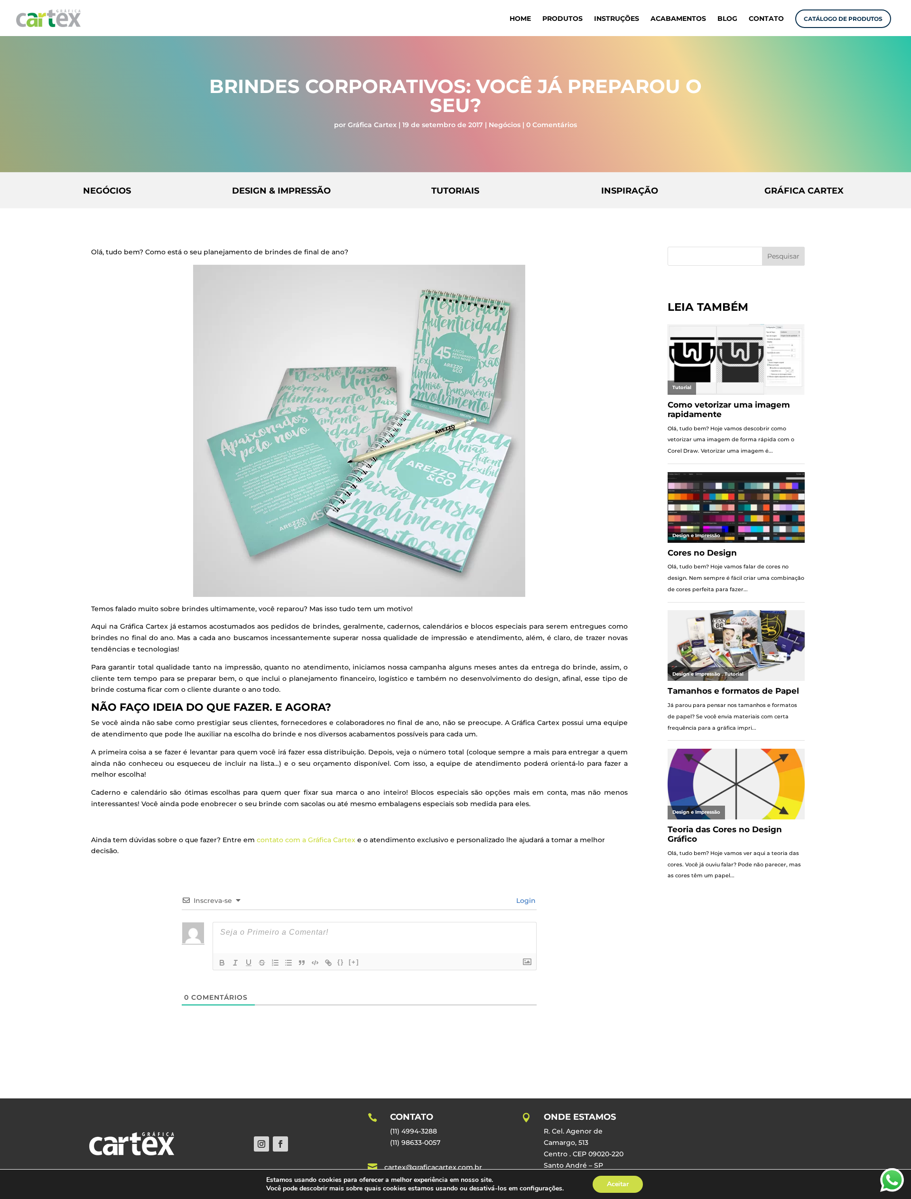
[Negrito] (222, 962)
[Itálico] (235, 962)
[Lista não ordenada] (288, 962)
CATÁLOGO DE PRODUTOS (843, 18)
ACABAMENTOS (678, 19)
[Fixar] (262, 962)
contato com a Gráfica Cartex (306, 840)
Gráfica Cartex (372, 125)
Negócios (505, 125)
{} (340, 962)
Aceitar (618, 1184)
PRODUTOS (562, 19)
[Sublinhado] (248, 962)
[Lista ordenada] (275, 962)
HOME (520, 19)
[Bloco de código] (315, 962)
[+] (354, 962)
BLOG (727, 19)
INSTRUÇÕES (616, 19)
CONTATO (766, 19)
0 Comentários (551, 125)
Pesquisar (783, 256)
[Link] (328, 962)
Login (525, 900)
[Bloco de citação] (301, 962)
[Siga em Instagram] (261, 1144)
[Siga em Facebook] (280, 1144)
